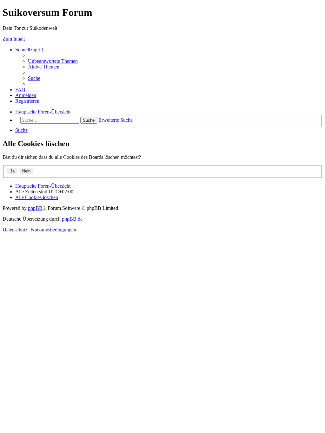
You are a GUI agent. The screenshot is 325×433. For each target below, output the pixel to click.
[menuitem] (53, 61)
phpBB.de (72, 219)
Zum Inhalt (14, 39)
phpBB (35, 208)
